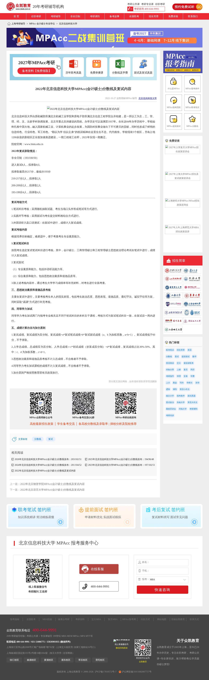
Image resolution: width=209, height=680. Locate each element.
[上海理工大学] (173, 306)
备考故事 (114, 16)
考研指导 (170, 376)
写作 (182, 383)
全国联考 (134, 16)
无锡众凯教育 (178, 619)
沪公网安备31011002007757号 (136, 672)
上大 (168, 383)
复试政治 (170, 402)
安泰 (186, 376)
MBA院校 (47, 619)
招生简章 (154, 16)
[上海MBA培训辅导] (20, 6)
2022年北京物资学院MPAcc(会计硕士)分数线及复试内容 (52, 484)
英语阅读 (170, 363)
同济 (192, 369)
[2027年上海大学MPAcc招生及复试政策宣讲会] (182, 178)
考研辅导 (56, 16)
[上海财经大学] (173, 281)
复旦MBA (113, 619)
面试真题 (191, 396)
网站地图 (161, 619)
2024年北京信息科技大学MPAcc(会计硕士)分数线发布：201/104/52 (48, 465)
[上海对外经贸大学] (173, 315)
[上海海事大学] (192, 306)
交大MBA (96, 619)
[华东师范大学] (192, 290)
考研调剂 (95, 16)
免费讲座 (173, 16)
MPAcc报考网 (129, 619)
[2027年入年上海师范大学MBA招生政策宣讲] (182, 231)
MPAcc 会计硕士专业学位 (42, 23)
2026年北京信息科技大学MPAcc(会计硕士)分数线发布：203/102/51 (48, 459)
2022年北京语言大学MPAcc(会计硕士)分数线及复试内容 (52, 489)
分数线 (37, 439)
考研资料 (80, 619)
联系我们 (193, 16)
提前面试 (186, 356)
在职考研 (36, 16)
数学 (194, 356)
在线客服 (97, 569)
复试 (50, 439)
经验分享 (170, 369)
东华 (197, 383)
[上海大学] (173, 298)
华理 (179, 376)
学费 (192, 376)
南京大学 (170, 396)
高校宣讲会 (171, 409)
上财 (179, 369)
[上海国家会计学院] (173, 323)
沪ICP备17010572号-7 (105, 672)
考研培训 (170, 415)
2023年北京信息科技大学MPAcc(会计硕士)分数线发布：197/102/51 (121, 465)
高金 (175, 383)
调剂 (175, 389)
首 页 (16, 16)
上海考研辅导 (18, 23)
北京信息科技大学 (68, 23)
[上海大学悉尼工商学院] (192, 315)
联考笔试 (170, 350)
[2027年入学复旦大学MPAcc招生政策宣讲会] (182, 151)
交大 (179, 363)
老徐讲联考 (188, 363)
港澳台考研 (63, 619)
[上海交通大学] (173, 273)
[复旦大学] (192, 273)
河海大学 (183, 409)
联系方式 (194, 619)
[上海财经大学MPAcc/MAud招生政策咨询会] (182, 205)
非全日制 (75, 16)
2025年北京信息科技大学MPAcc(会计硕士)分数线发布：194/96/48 (121, 459)
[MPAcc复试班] (104, 37)
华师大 (190, 383)
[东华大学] (192, 298)
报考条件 (181, 396)
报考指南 (14, 619)
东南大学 (181, 402)
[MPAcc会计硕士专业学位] (182, 72)
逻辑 (168, 389)
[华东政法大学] (192, 323)
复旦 (186, 369)
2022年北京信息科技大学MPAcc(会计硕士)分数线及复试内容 (45, 470)
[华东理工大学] (173, 290)
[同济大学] (192, 281)
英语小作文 (185, 389)
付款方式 (145, 619)
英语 (190, 350)
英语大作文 (192, 402)
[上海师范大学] (173, 332)
